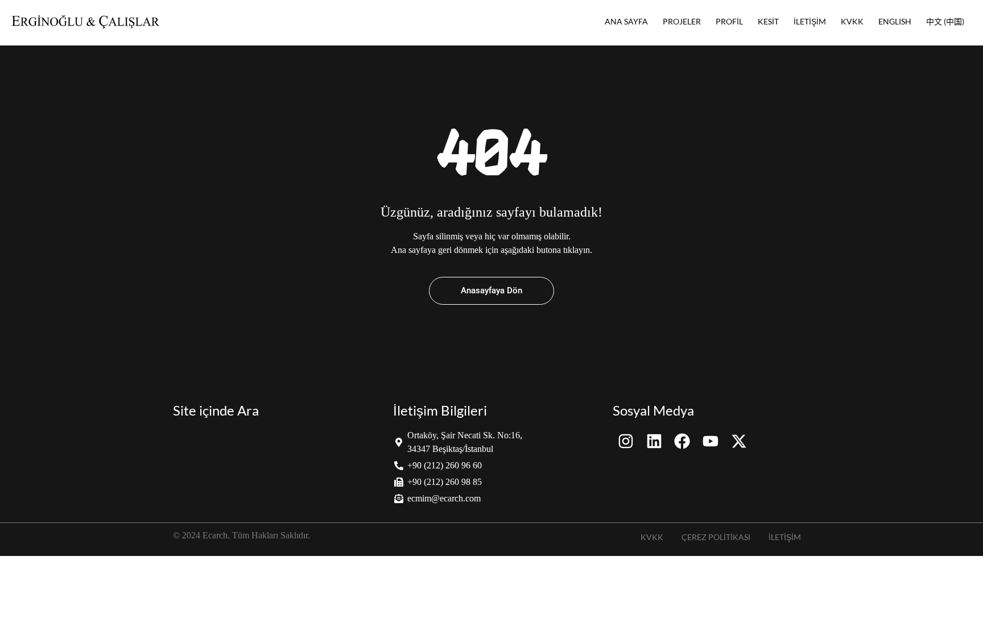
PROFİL (729, 21)
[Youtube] (711, 441)
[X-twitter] (739, 441)
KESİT (768, 21)
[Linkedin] (654, 441)
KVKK (852, 21)
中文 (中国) (945, 21)
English (894, 21)
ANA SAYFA (626, 21)
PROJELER (682, 21)
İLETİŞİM (810, 21)
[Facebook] (682, 441)
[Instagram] (625, 441)
